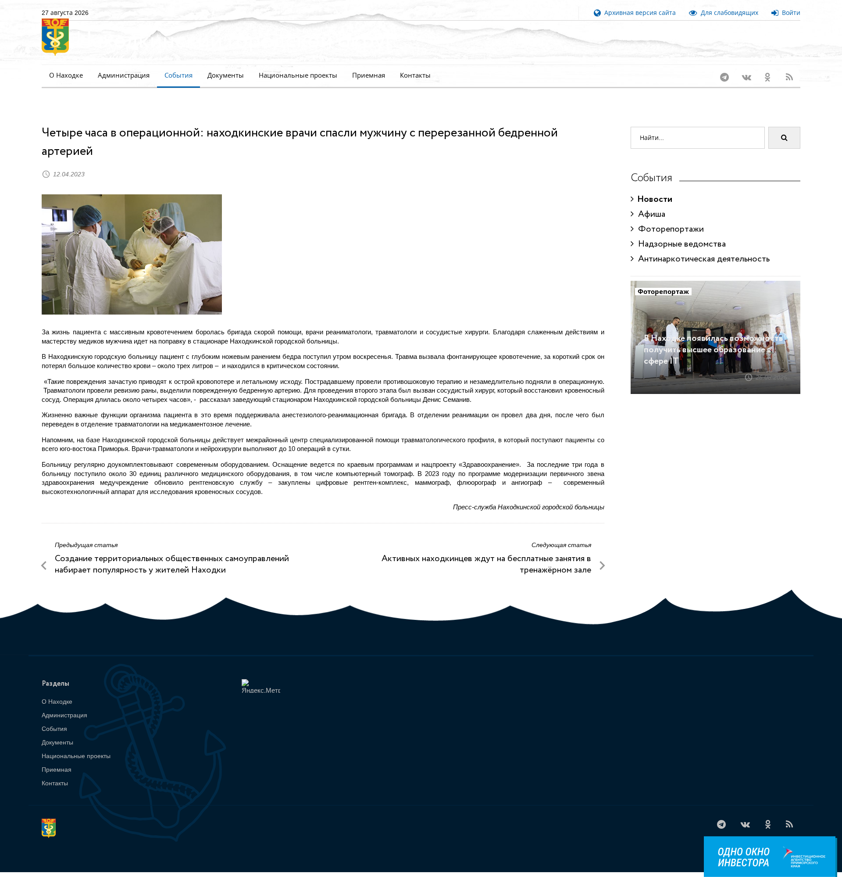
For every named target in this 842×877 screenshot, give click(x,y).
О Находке (66, 75)
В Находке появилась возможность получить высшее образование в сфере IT (713, 338)
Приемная (368, 75)
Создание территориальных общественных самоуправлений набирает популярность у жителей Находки (172, 553)
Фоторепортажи (669, 217)
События (178, 75)
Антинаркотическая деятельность (702, 247)
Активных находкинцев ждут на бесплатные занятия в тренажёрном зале (486, 553)
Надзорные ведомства (680, 232)
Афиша (649, 203)
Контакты (415, 75)
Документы (225, 75)
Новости (653, 188)
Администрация (124, 75)
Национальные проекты (298, 75)
